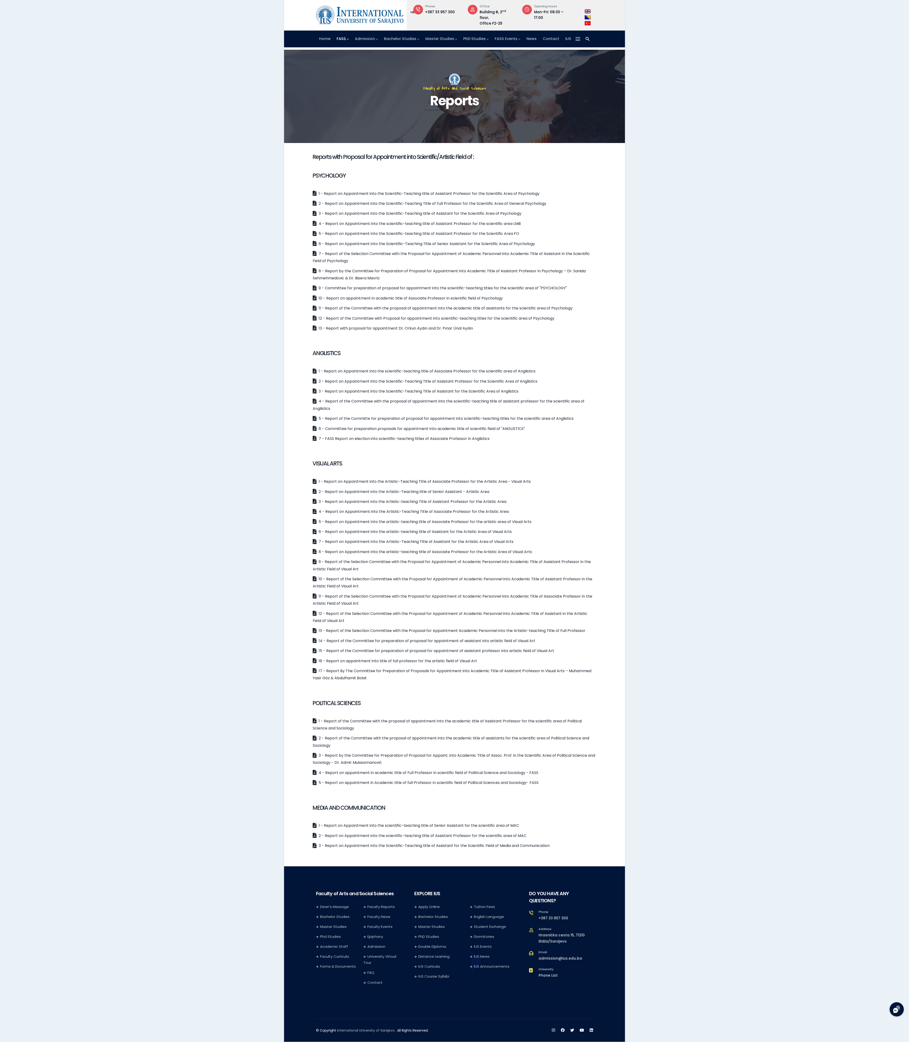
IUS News (482, 956)
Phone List (548, 975)
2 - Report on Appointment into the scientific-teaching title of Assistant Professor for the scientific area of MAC (422, 835)
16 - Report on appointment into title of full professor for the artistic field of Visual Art (397, 661)
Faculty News (378, 916)
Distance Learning (434, 956)
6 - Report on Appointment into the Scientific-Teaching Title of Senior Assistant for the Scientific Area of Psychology (426, 243)
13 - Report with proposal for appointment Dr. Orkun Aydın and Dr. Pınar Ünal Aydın (395, 328)
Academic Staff (334, 946)
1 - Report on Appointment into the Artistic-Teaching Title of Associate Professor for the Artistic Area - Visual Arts (424, 481)
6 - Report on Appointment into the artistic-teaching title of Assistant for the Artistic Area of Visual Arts (415, 531)
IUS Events (483, 946)
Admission (365, 38)
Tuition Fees (484, 906)
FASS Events (506, 38)
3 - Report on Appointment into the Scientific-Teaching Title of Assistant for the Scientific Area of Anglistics (418, 391)
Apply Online (429, 906)
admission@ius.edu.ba (560, 958)
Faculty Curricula (334, 956)
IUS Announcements (491, 966)
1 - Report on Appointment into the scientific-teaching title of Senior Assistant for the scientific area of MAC (418, 825)
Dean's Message (334, 906)
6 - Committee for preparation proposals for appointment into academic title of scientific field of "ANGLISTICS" (421, 428)
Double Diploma (432, 946)
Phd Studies (330, 936)
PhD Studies (474, 38)
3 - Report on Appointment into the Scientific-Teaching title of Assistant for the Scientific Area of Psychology (419, 213)
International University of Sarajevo (366, 1030)
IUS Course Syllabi (433, 976)
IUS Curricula (429, 966)
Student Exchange (490, 926)
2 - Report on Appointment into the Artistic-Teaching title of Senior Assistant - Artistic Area (403, 491)
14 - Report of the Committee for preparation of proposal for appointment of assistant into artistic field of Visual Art (426, 641)
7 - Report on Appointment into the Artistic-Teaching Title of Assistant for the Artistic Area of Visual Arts (415, 541)
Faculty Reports (381, 906)
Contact (551, 38)
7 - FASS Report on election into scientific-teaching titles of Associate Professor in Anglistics (404, 438)
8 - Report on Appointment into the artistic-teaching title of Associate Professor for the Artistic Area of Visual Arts (425, 552)
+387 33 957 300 (440, 11)
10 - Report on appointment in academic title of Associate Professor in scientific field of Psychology (410, 298)
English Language (489, 916)
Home (324, 38)
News (531, 38)
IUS (568, 38)
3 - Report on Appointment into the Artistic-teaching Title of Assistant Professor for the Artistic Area (412, 501)
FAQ (370, 972)
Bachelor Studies (400, 38)
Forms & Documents (338, 966)
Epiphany (375, 936)
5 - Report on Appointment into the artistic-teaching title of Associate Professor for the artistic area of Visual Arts (424, 521)
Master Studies (439, 38)
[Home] (360, 14)
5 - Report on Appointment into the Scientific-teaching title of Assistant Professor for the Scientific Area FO (418, 233)
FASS (341, 38)
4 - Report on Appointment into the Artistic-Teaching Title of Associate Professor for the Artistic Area (413, 511)
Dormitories (484, 936)
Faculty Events (379, 926)
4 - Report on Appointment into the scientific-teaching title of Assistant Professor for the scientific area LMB (419, 223)
